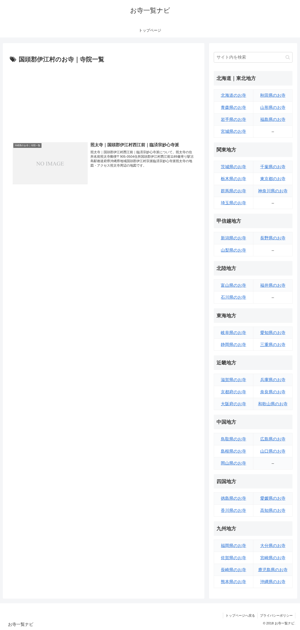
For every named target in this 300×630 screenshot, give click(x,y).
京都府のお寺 (233, 392)
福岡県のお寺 (233, 545)
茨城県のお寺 (233, 166)
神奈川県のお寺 (273, 191)
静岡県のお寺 (233, 344)
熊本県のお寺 (233, 581)
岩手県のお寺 (233, 119)
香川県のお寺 (233, 510)
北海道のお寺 (233, 95)
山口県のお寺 (272, 451)
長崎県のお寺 (233, 569)
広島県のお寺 (272, 439)
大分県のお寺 (272, 545)
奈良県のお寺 (272, 392)
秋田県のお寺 (272, 95)
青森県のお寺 (233, 107)
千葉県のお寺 (272, 166)
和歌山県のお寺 (273, 404)
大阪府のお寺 (233, 404)
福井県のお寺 (272, 285)
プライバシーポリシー (276, 615)
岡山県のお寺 (233, 463)
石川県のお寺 (233, 297)
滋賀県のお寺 (233, 379)
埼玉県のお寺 (233, 203)
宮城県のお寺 (233, 131)
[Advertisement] (103, 100)
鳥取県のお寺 (233, 439)
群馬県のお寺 (233, 191)
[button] (288, 57)
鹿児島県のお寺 (273, 569)
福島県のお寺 (272, 119)
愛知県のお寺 (272, 332)
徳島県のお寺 (233, 498)
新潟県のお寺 (233, 238)
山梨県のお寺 (233, 250)
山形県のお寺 (272, 107)
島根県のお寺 (233, 451)
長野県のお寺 (272, 238)
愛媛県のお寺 (272, 498)
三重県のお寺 (272, 344)
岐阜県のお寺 (233, 332)
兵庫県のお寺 (272, 379)
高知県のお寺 (272, 510)
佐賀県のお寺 (233, 557)
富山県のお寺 (233, 285)
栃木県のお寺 (233, 178)
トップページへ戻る (240, 615)
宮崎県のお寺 (272, 557)
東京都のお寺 (272, 178)
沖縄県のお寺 (272, 581)
